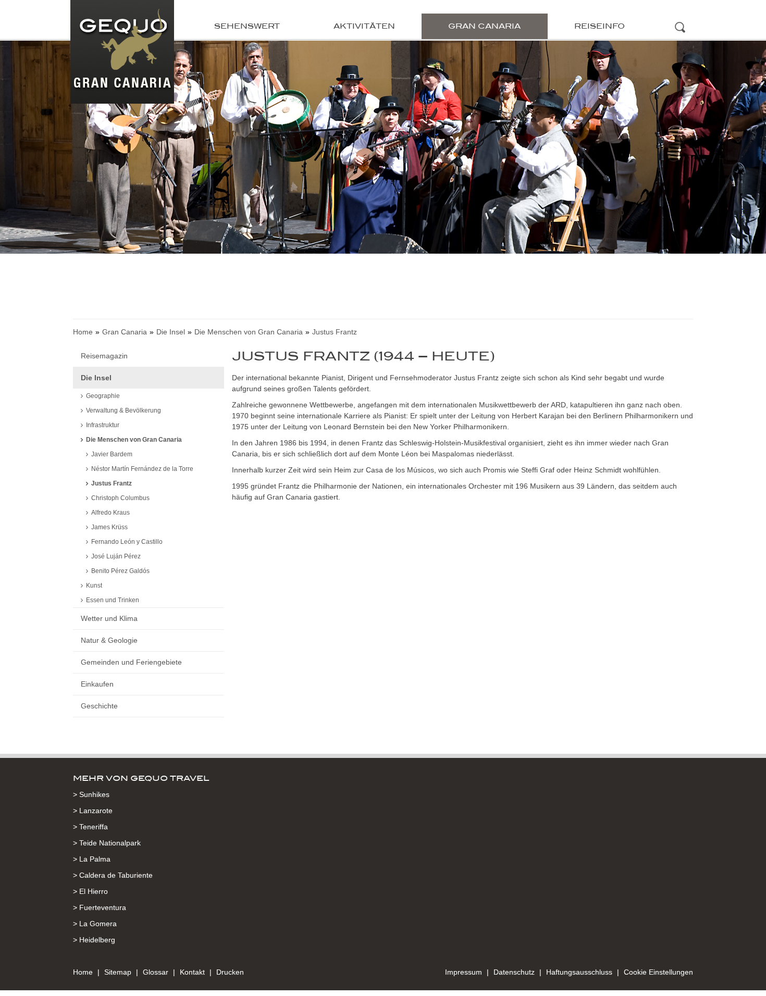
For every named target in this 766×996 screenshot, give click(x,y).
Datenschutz (514, 972)
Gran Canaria (484, 26)
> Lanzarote (93, 810)
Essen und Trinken (112, 600)
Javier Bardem (111, 454)
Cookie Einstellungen (658, 972)
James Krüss (109, 527)
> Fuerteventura (99, 907)
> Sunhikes (91, 794)
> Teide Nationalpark (107, 843)
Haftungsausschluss (579, 972)
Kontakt (192, 972)
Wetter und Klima (109, 618)
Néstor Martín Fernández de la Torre (142, 468)
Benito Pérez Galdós (120, 571)
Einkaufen (97, 684)
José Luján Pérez (116, 556)
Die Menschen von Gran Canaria (248, 332)
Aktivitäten (364, 26)
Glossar (155, 972)
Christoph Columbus (120, 498)
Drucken (230, 972)
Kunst (94, 585)
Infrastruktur (102, 425)
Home (83, 332)
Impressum (463, 972)
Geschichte (99, 706)
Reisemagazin (104, 356)
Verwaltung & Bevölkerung (123, 410)
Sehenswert (247, 26)
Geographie (103, 396)
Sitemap (117, 972)
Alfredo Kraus (110, 512)
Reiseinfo (599, 26)
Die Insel (170, 332)
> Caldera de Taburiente (113, 875)
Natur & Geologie (109, 640)
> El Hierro (90, 891)
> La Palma (91, 859)
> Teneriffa (90, 827)
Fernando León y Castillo (127, 541)
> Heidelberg (94, 940)
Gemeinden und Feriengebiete (131, 662)
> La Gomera (95, 923)
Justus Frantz (111, 483)
